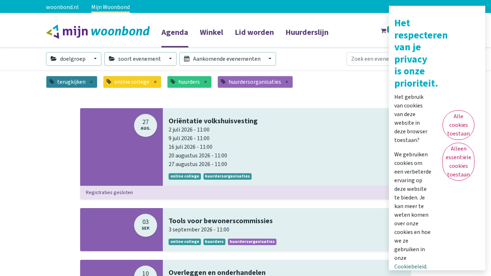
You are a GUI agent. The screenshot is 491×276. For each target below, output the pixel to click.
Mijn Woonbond (110, 7)
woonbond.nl (62, 7)
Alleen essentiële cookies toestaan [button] (458, 162)
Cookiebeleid (410, 267)
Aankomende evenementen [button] (227, 59)
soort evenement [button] (139, 59)
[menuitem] (174, 37)
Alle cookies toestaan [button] (458, 125)
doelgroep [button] (73, 59)
